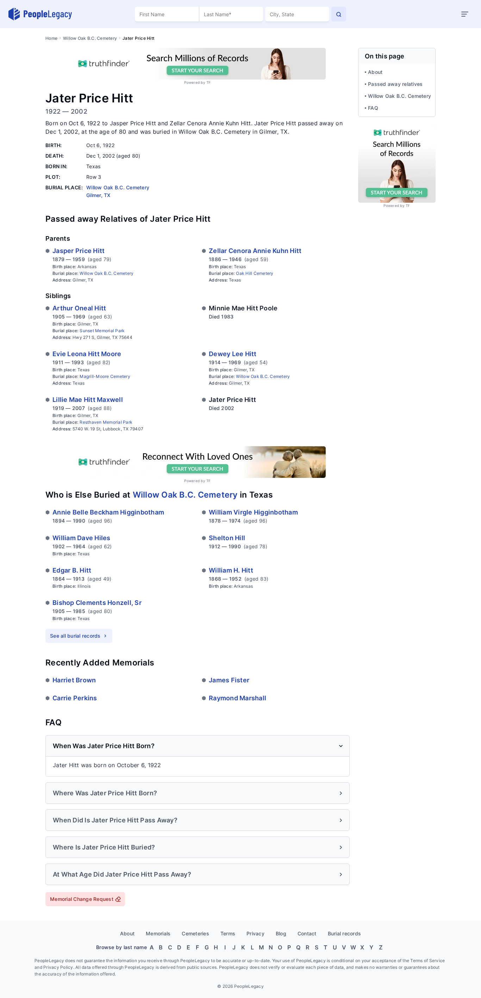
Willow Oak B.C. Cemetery (90, 38)
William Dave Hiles (81, 538)
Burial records (344, 933)
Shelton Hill (227, 538)
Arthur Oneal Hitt (79, 308)
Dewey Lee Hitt (233, 354)
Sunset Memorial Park (102, 330)
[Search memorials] (338, 14)
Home (51, 38)
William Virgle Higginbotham (253, 512)
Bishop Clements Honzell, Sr (97, 602)
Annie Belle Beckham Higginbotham (108, 512)
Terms (227, 933)
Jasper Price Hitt (78, 250)
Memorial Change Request (81, 899)
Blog (281, 933)
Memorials (158, 933)
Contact (307, 933)
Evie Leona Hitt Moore (86, 354)
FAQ (373, 108)
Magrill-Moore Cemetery (105, 376)
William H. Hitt (231, 570)
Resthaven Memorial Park (106, 422)
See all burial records (75, 636)
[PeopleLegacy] (40, 14)
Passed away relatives (395, 84)
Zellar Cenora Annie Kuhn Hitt (255, 250)
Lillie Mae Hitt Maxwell (87, 399)
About (375, 72)
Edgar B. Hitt (71, 570)
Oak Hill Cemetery (254, 273)
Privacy (255, 933)
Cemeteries (195, 933)
